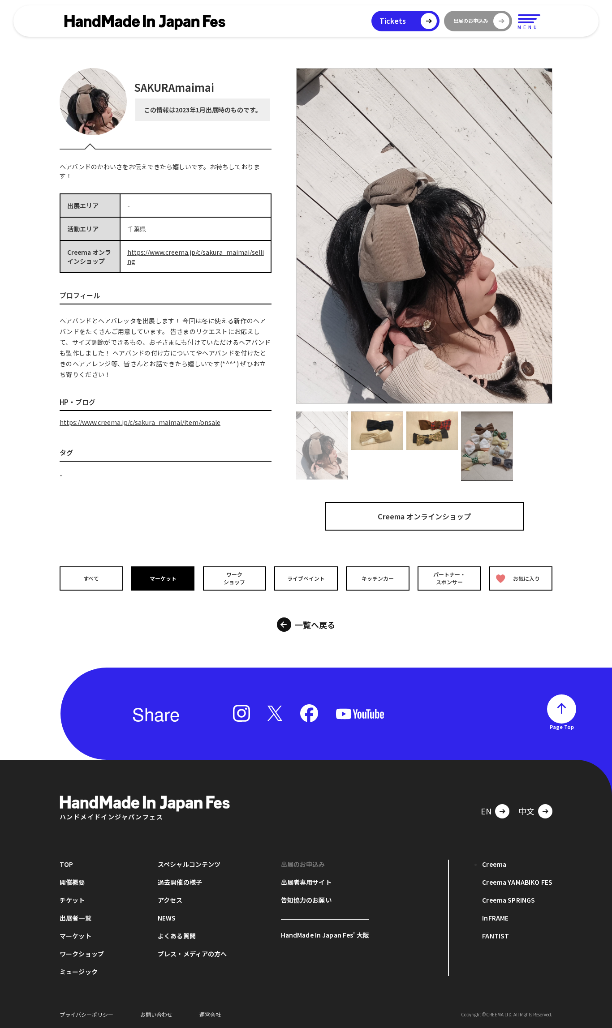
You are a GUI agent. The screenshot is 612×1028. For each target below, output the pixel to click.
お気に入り (526, 578)
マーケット (163, 578)
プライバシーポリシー (86, 1014)
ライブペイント (306, 578)
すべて (91, 578)
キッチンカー (378, 578)
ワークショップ (234, 578)
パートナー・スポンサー (449, 578)
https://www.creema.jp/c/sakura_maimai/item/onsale (140, 422)
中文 (526, 811)
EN (486, 811)
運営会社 (210, 1014)
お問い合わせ (156, 1014)
